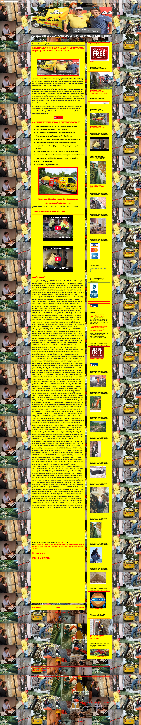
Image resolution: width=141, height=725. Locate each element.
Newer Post (36, 607)
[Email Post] (67, 542)
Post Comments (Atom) (62, 612)
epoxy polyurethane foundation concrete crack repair (55, 546)
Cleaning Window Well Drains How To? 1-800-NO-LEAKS (99, 315)
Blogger (80, 721)
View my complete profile (38, 670)
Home (58, 607)
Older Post (80, 607)
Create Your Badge (94, 273)
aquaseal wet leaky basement (41, 668)
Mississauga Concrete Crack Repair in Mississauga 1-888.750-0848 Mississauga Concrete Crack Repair (98, 328)
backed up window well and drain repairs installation (52, 544)
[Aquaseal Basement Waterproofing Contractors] (90, 271)
